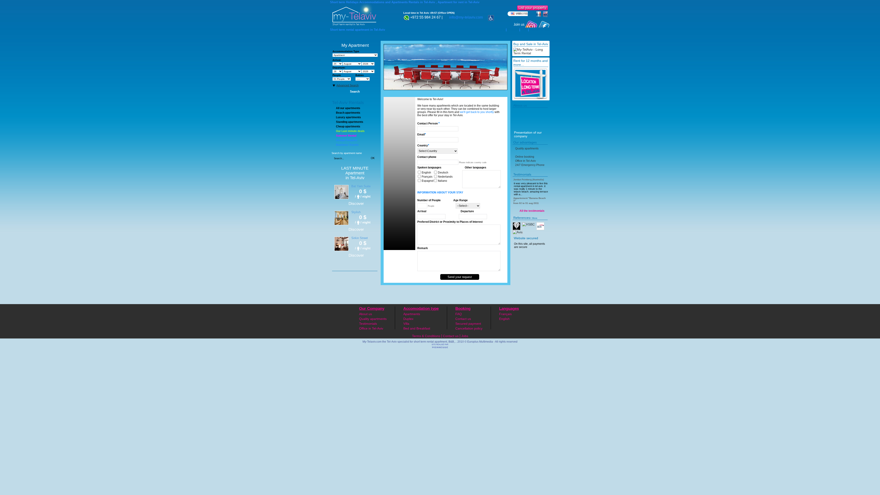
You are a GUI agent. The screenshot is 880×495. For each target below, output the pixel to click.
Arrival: (337, 60)
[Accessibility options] (491, 16)
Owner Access (540, 29)
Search (355, 91)
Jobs (464, 336)
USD (522, 13)
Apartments (411, 314)
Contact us (463, 319)
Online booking (524, 156)
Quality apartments (527, 148)
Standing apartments (349, 122)
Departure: (339, 67)
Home (501, 29)
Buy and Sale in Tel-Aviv (530, 44)
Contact (513, 29)
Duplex (408, 319)
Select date (377, 64)
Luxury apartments (348, 117)
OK (373, 158)
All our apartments (348, 108)
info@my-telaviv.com (466, 17)
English (504, 319)
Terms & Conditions (426, 336)
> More (533, 218)
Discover (356, 203)
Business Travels (347, 144)
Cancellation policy (468, 328)
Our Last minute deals (350, 131)
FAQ (524, 29)
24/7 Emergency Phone (529, 165)
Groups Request (346, 140)
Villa (406, 323)
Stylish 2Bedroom (358, 213)
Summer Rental (346, 135)
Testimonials (368, 323)
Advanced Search (347, 85)
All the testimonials (532, 210)
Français (505, 314)
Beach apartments (348, 112)
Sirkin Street (359, 238)
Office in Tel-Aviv (525, 160)
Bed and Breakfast (416, 328)
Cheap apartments (348, 126)
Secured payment (468, 323)
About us (365, 314)
